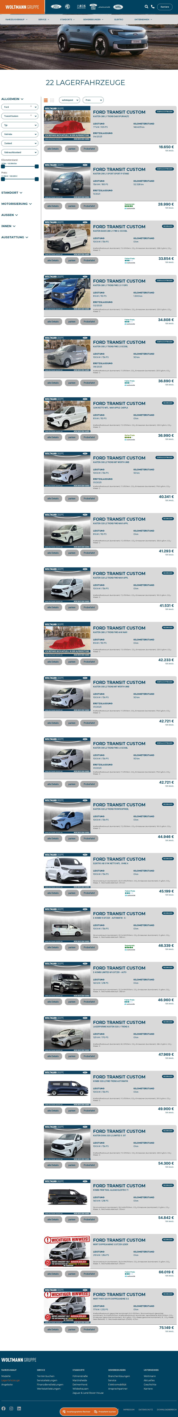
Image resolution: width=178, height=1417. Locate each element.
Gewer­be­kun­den (92, 19)
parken (71, 148)
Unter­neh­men (141, 19)
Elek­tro (118, 19)
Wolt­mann (150, 1376)
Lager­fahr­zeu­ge (10, 1380)
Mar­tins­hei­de (80, 1380)
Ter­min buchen (45, 1376)
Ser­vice (42, 19)
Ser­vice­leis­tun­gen (47, 1380)
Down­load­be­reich (167, 1409)
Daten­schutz (146, 1409)
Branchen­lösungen (119, 1376)
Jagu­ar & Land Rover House (88, 1393)
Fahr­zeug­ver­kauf (15, 19)
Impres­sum (128, 1409)
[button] (35, 106)
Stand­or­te (66, 19)
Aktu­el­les (149, 1380)
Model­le (6, 1376)
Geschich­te (150, 1384)
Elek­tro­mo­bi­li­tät (117, 1384)
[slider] (3, 166)
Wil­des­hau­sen (80, 1388)
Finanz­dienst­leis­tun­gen (50, 1384)
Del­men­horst (80, 1384)
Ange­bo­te (7, 1384)
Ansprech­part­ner (118, 1388)
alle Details (53, 148)
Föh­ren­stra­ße (80, 1376)
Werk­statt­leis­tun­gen (48, 1388)
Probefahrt (89, 148)
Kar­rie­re (148, 1388)
